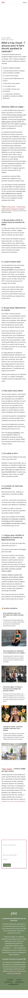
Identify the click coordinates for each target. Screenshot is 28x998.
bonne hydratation (14, 432)
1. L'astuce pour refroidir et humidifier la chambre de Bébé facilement (13, 96)
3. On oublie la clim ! (9, 86)
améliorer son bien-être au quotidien (13, 801)
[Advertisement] (14, 22)
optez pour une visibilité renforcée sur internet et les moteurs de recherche (14, 971)
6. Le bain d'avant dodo (10, 76)
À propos (10, 980)
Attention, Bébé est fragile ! (11, 68)
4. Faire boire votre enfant (11, 83)
